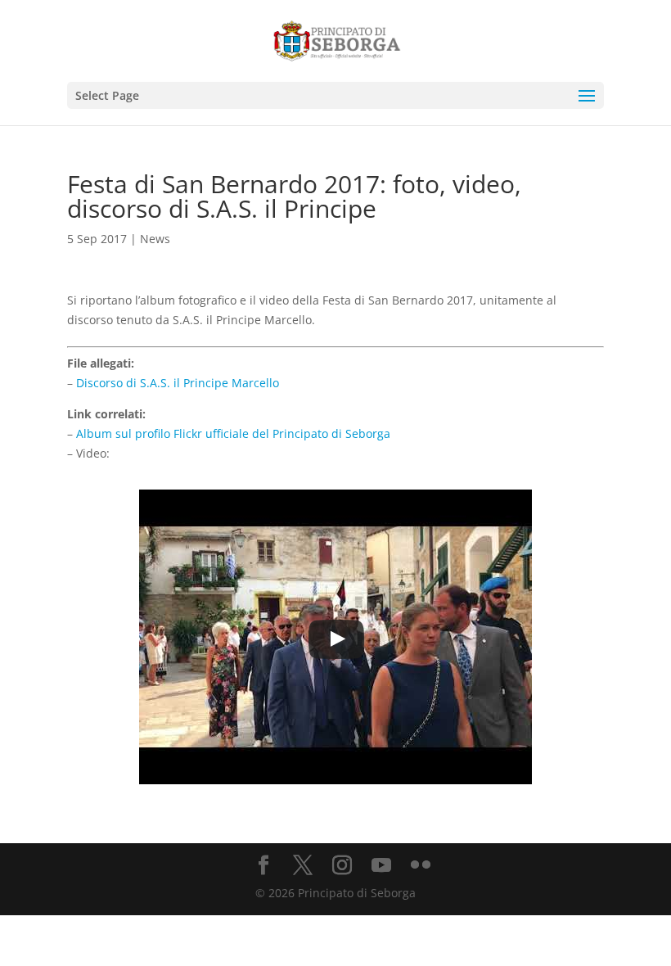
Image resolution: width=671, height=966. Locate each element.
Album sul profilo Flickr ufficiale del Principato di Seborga (233, 433)
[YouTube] (381, 865)
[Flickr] (420, 865)
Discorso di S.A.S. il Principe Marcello (177, 382)
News (155, 238)
